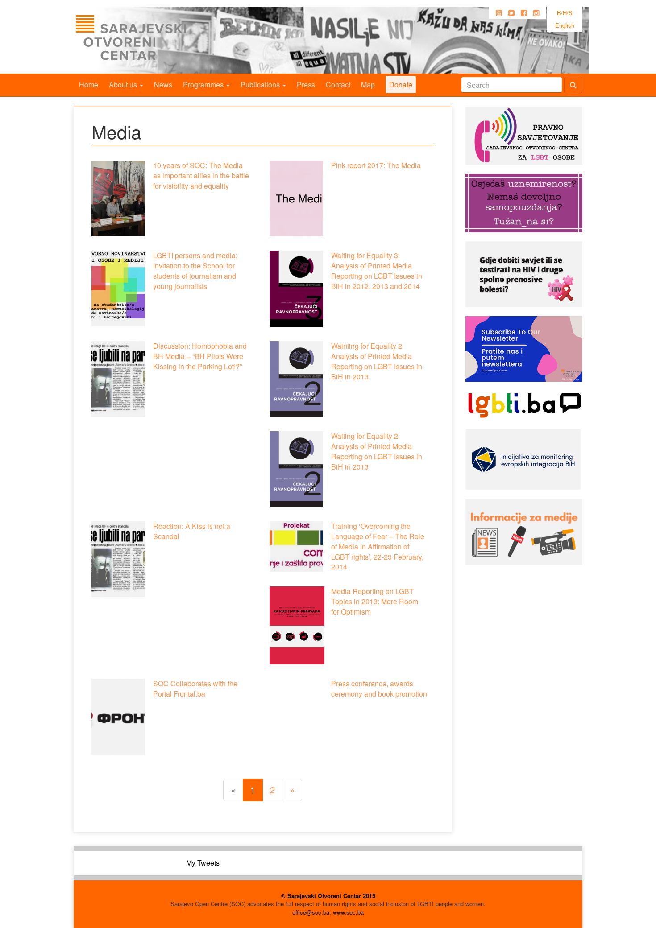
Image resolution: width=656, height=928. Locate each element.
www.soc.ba (348, 912)
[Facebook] (524, 13)
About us (124, 84)
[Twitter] (511, 13)
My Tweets (203, 863)
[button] (118, 198)
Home (88, 84)
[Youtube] (499, 13)
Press (306, 84)
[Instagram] (536, 13)
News (163, 84)
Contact (338, 84)
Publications (261, 84)
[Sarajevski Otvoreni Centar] (149, 40)
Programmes (204, 84)
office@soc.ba (310, 912)
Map (368, 84)
